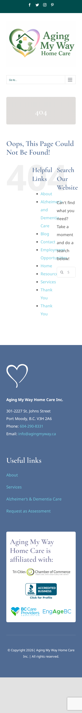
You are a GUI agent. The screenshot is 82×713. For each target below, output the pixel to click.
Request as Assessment (28, 511)
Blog (45, 234)
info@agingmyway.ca (37, 433)
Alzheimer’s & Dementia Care (34, 499)
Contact (48, 242)
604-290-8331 (31, 426)
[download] (41, 568)
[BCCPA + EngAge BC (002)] (41, 606)
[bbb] (41, 585)
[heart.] (17, 366)
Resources (50, 274)
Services (48, 282)
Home (46, 266)
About (46, 194)
